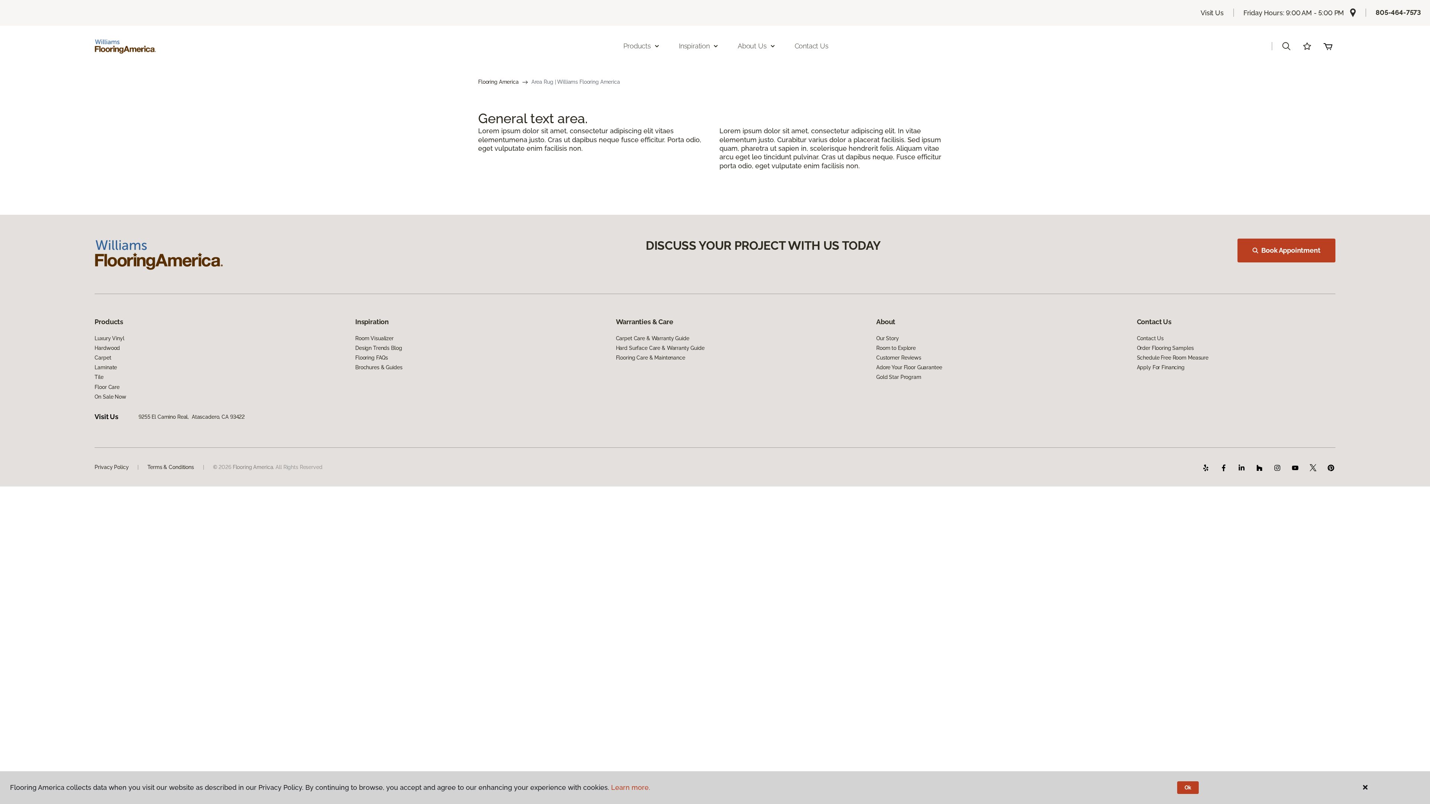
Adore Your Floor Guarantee (909, 367)
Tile (99, 377)
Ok (1188, 788)
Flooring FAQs (371, 358)
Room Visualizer (374, 338)
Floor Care (107, 387)
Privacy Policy (111, 467)
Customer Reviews (898, 358)
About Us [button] (752, 46)
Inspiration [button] (694, 46)
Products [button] (637, 46)
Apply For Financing (1161, 367)
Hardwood (107, 348)
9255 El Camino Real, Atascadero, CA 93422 (192, 417)
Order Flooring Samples (1165, 348)
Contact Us (812, 46)
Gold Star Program (898, 377)
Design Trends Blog (378, 348)
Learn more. (630, 787)
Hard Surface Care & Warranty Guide (660, 348)
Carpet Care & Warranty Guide (652, 338)
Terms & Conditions (170, 467)
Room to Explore (896, 348)
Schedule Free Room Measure (1172, 358)
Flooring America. (253, 467)
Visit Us (1212, 13)
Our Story (887, 338)
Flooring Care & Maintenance (650, 358)
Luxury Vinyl (109, 338)
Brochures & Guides (378, 367)
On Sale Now (110, 397)
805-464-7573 (1398, 12)
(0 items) (1327, 46)
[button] (1286, 46)
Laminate (106, 367)
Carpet (103, 358)
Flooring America (498, 82)
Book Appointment (1290, 250)
